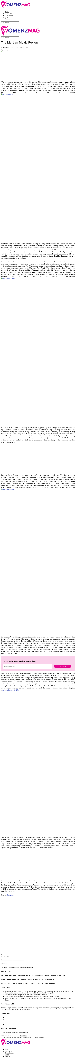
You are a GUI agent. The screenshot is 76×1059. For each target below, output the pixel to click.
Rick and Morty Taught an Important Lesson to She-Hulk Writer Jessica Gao (28, 979)
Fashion (7, 19)
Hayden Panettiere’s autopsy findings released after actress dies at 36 (26, 995)
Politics (7, 12)
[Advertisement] (38, 65)
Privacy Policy (9, 1021)
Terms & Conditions (11, 1023)
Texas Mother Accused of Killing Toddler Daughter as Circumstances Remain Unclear (32, 996)
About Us (8, 1017)
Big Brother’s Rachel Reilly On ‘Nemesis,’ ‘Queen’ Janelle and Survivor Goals (28, 983)
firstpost (10, 895)
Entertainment (9, 15)
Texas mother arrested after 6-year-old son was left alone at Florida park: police (29, 993)
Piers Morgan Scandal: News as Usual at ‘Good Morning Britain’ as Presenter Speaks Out (33, 975)
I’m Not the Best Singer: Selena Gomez (12, 960)
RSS (6, 1024)
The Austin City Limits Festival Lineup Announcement (17, 967)
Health (7, 17)
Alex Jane (6, 47)
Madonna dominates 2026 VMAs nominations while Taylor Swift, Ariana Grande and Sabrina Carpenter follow (40, 991)
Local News (8, 13)
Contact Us (8, 1019)
